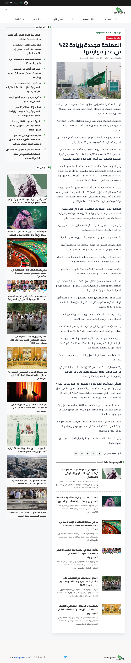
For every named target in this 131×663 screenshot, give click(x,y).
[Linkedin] (87, 453)
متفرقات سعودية (89, 19)
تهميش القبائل (19, 19)
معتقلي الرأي (58, 19)
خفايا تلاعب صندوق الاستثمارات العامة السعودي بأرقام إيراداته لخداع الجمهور (77, 499)
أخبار (73, 19)
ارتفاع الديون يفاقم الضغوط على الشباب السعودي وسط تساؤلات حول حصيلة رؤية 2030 (78, 581)
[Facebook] (99, 453)
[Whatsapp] (76, 453)
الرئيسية (117, 32)
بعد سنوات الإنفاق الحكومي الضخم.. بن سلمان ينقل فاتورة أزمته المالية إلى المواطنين (77, 609)
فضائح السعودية (111, 19)
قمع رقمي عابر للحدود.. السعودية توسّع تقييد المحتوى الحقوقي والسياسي (80, 473)
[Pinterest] (81, 453)
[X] (93, 453)
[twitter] (26, 3)
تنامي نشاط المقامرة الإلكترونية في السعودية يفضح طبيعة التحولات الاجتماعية (78, 525)
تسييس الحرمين (39, 19)
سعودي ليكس (19, 657)
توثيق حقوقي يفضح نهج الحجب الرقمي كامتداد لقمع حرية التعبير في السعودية (77, 553)
